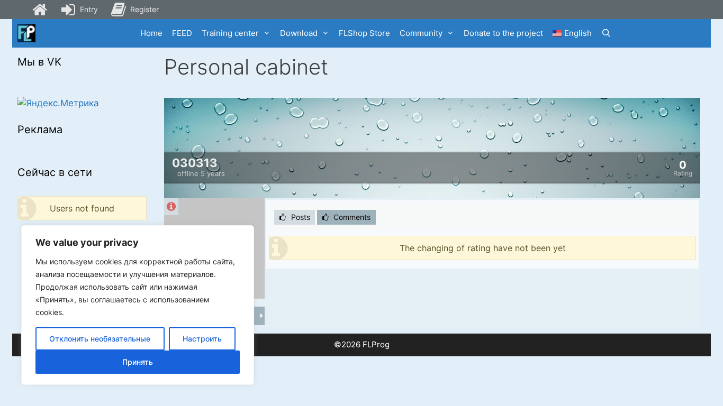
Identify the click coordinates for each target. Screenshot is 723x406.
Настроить (202, 338)
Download (299, 33)
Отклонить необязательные (99, 338)
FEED (182, 33)
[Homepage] (40, 9)
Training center (230, 33)
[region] (137, 305)
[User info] (171, 206)
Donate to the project (503, 33)
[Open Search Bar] (606, 33)
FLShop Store (364, 33)
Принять (137, 361)
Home (151, 33)
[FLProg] (26, 33)
